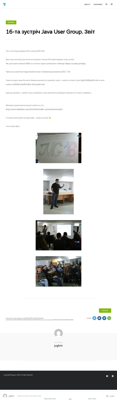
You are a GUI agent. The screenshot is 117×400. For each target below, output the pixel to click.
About (87, 4)
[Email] (107, 376)
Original (11, 22)
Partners (98, 4)
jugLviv (14, 375)
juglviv (58, 345)
